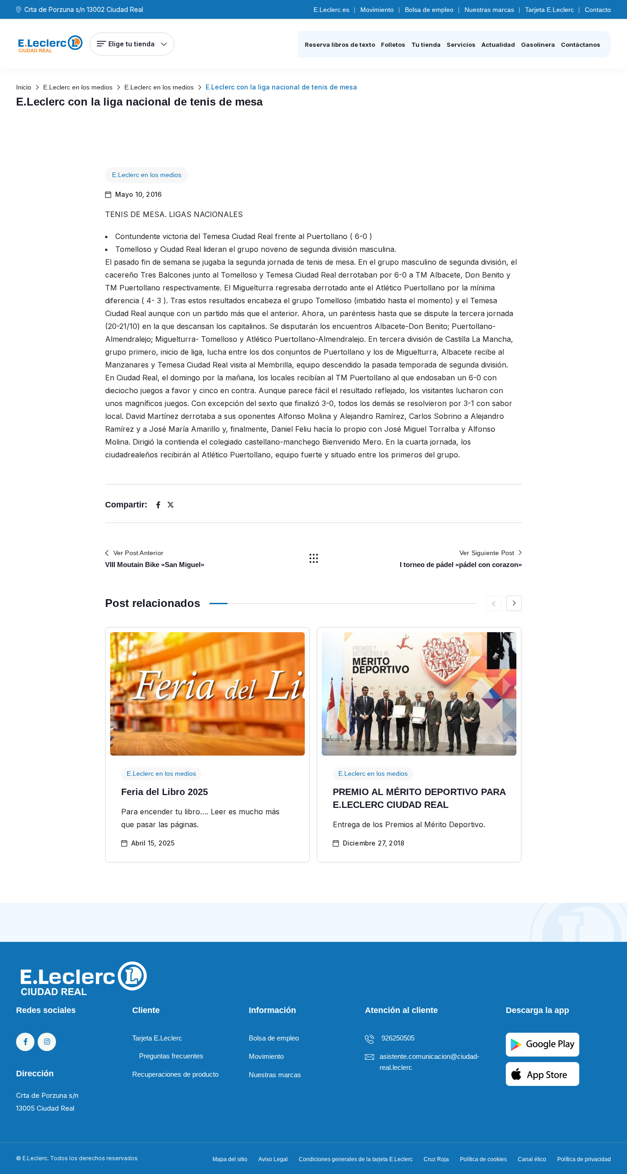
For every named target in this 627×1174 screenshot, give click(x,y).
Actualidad (498, 44)
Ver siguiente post (487, 552)
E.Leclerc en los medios (146, 174)
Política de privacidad (584, 1159)
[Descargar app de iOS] (542, 1073)
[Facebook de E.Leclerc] (25, 1042)
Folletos (393, 44)
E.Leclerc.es (331, 9)
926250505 (397, 1038)
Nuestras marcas (489, 9)
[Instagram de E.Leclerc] (47, 1042)
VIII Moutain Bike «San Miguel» (154, 564)
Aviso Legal (273, 1159)
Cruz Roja (436, 1159)
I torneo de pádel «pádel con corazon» (461, 564)
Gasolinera (538, 44)
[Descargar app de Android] (542, 1044)
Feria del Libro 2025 (164, 792)
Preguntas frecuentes (171, 1056)
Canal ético (532, 1159)
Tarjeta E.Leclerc (549, 9)
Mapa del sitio (230, 1159)
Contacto (598, 9)
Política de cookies (483, 1159)
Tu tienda (426, 44)
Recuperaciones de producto (175, 1074)
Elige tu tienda (131, 44)
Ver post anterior (138, 552)
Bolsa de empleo (429, 9)
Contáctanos (580, 44)
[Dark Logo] (50, 44)
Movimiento (377, 9)
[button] (514, 603)
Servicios (461, 44)
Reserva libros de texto (340, 44)
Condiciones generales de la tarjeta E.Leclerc (356, 1159)
